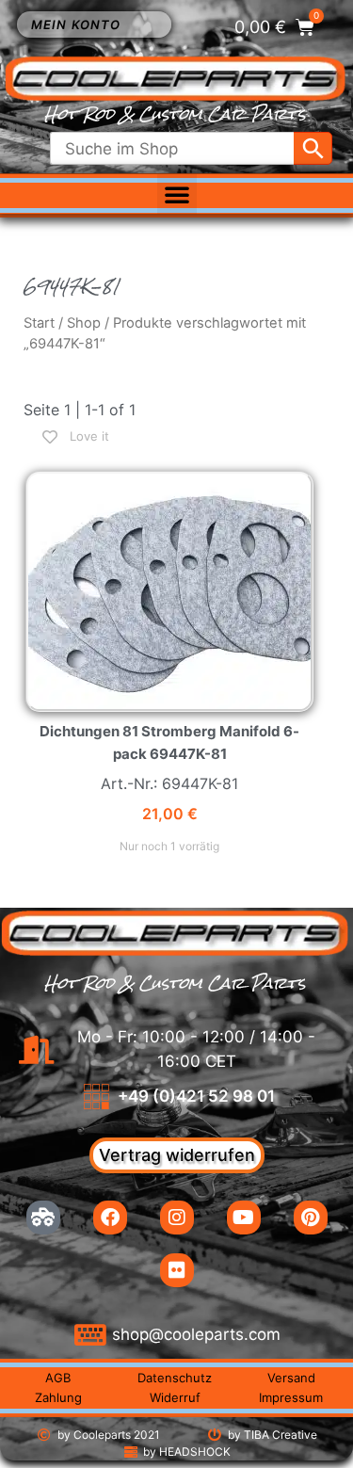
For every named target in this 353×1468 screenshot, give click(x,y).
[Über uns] (43, 1217)
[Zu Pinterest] (311, 1217)
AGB (58, 1377)
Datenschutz (174, 1377)
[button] (177, 194)
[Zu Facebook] (110, 1217)
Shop (84, 323)
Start (39, 323)
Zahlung (58, 1397)
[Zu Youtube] (244, 1217)
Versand (291, 1377)
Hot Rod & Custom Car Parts (175, 114)
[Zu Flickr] (177, 1270)
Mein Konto (75, 24)
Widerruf (175, 1397)
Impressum (291, 1397)
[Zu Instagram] (177, 1217)
